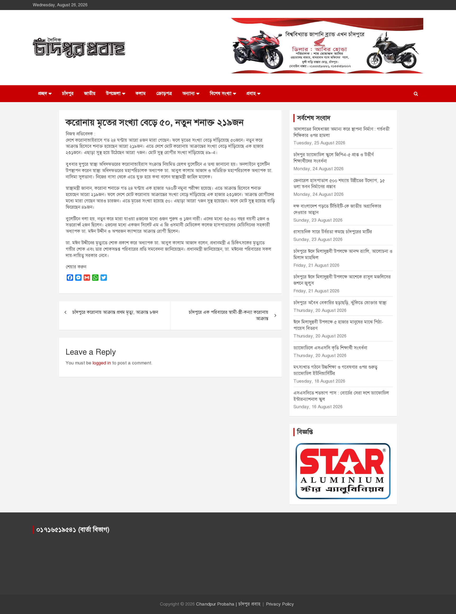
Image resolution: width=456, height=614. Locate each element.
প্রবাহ (251, 93)
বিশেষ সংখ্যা (220, 93)
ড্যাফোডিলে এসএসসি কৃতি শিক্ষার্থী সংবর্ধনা (330, 348)
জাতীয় (90, 93)
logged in (102, 363)
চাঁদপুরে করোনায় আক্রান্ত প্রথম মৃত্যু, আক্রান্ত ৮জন (115, 312)
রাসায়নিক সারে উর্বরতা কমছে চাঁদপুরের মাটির (333, 232)
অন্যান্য (188, 93)
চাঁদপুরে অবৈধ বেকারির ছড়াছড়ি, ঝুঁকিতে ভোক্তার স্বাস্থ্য (340, 303)
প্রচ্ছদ (42, 93)
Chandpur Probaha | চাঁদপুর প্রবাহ (228, 604)
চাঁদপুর (68, 93)
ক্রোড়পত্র (164, 93)
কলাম (141, 93)
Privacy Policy (280, 604)
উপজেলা (113, 93)
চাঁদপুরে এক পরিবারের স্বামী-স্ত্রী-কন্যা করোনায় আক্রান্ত (228, 315)
